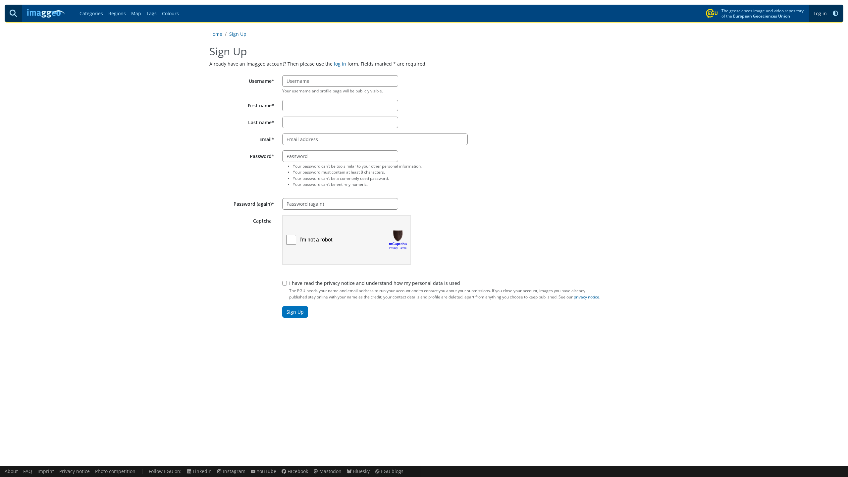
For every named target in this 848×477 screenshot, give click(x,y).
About (11, 471)
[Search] (13, 13)
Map (136, 13)
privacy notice (586, 297)
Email (265, 139)
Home (215, 34)
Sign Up (237, 34)
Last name (260, 122)
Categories (91, 13)
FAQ (27, 471)
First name (260, 105)
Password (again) (253, 204)
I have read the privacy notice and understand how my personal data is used (374, 283)
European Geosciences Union (761, 16)
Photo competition (115, 471)
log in (340, 64)
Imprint (45, 471)
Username (260, 81)
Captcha (262, 221)
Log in (820, 13)
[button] (835, 13)
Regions (117, 13)
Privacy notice (74, 471)
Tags (151, 13)
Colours (170, 13)
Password (261, 156)
